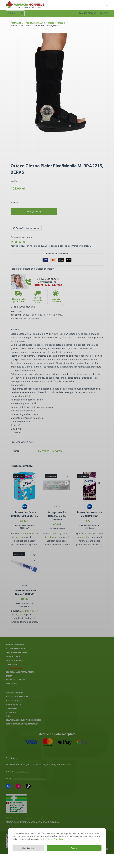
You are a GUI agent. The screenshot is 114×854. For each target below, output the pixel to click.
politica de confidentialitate (53, 839)
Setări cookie (28, 848)
